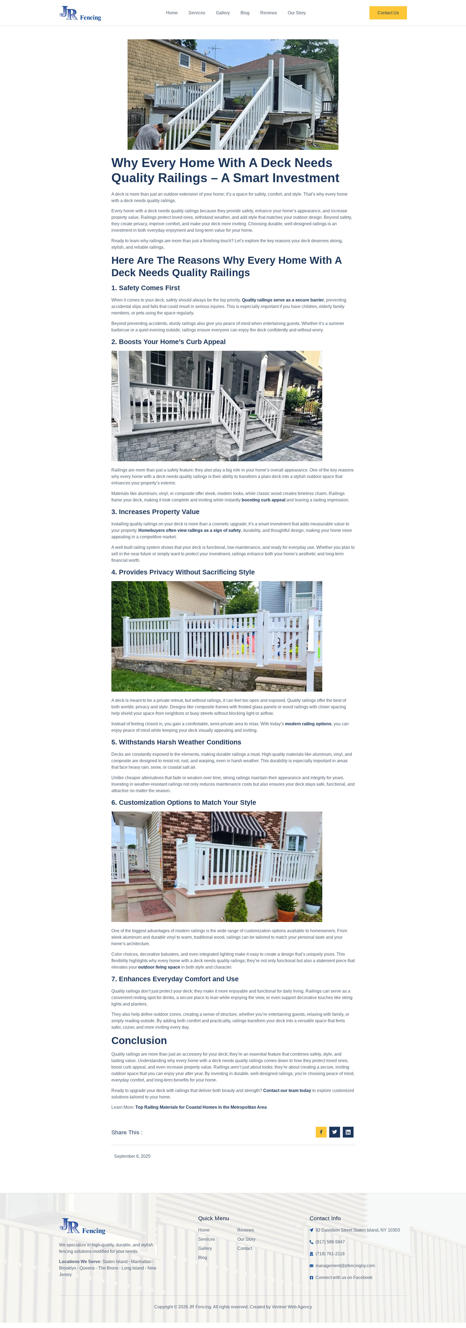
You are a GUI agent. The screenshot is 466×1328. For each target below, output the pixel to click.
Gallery (223, 13)
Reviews (268, 13)
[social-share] (321, 1132)
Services (197, 13)
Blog (245, 13)
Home (172, 13)
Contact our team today (287, 1090)
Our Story (297, 13)
